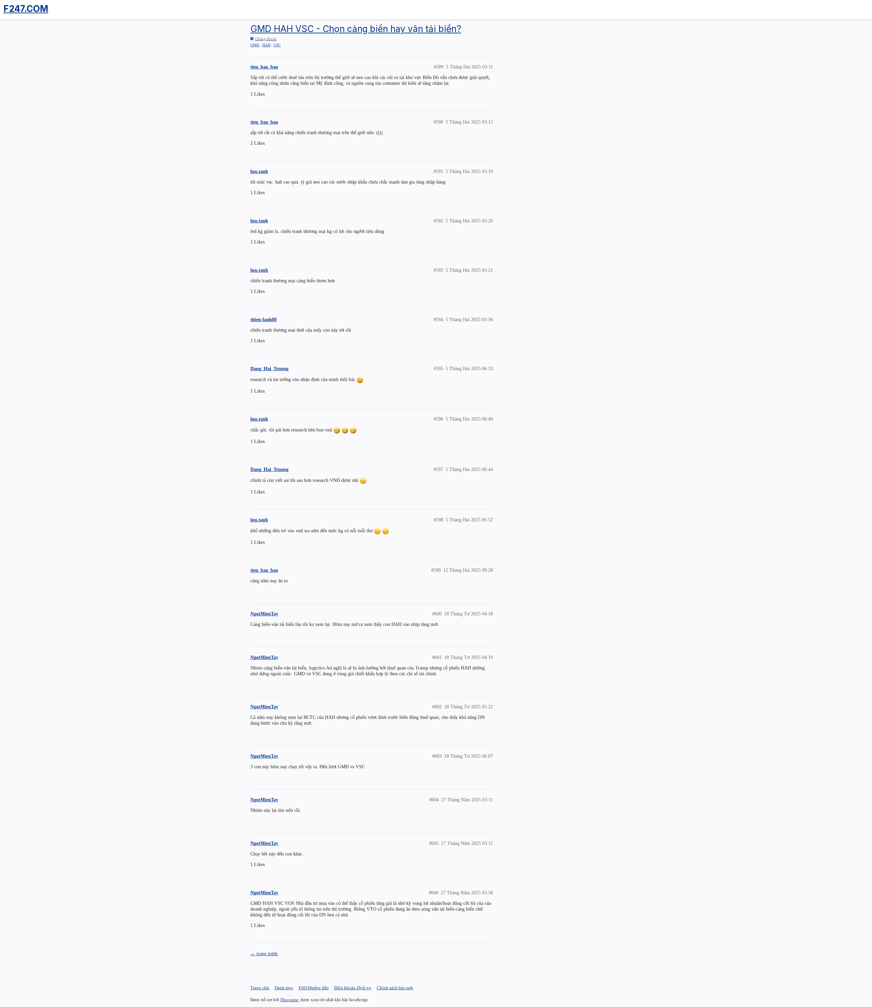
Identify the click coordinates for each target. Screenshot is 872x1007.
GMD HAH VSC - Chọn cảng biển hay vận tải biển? (355, 28)
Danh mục (284, 987)
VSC (277, 45)
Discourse (289, 999)
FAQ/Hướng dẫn (314, 987)
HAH (266, 45)
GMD (254, 45)
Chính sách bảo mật (395, 987)
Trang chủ (259, 987)
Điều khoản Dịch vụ (352, 987)
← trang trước (264, 953)
